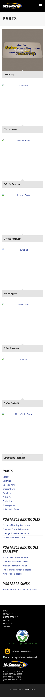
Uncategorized (9, 505)
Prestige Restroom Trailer (14, 565)
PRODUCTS (8, 614)
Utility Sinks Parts (10, 509)
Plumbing (7, 493)
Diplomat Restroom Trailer (15, 561)
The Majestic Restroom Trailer (16, 569)
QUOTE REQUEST (10, 617)
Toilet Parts (8, 497)
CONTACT (7, 626)
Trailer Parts (8, 501)
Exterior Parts (9, 484)
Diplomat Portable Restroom (16, 529)
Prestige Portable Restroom (15, 533)
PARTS (6, 620)
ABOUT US (7, 623)
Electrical (6, 480)
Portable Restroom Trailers (15, 557)
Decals (5, 476)
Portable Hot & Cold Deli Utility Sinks (19, 589)
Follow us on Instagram (22, 651)
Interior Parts (8, 489)
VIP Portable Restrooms (13, 537)
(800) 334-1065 (9, 679)
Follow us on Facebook (27, 657)
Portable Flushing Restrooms (16, 525)
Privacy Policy (30, 689)
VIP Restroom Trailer (12, 573)
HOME (5, 611)
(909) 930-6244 (9, 677)
